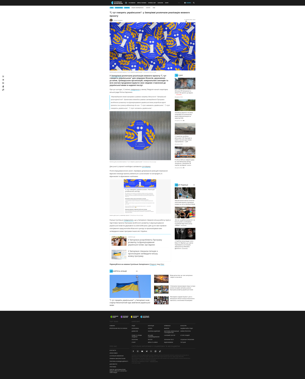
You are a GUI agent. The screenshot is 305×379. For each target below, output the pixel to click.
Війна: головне (141, 2)
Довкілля (135, 331)
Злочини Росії (169, 339)
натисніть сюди (154, 361)
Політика (135, 339)
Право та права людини (137, 336)
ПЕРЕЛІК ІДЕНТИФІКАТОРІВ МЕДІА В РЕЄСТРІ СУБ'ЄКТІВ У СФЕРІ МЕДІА (118, 371)
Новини (112, 325)
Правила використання (117, 358)
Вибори (166, 328)
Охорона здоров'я (154, 331)
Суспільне (153, 360)
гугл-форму (146, 166)
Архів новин (114, 353)
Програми (113, 367)
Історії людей (185, 335)
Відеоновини (168, 342)
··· (179, 3)
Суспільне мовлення (117, 356)
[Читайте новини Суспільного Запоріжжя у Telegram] (146, 351)
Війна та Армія (153, 342)
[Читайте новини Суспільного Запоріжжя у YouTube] (142, 351)
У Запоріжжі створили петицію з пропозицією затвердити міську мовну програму (143, 253)
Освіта (150, 328)
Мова (111, 7)
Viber (162, 264)
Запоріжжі (116, 75)
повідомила (135, 89)
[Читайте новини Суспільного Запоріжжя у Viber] (151, 351)
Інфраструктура (185, 331)
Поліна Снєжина (118, 20)
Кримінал (167, 325)
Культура (160, 2)
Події (154, 7)
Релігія (150, 339)
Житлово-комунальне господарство (171, 331)
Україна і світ (152, 2)
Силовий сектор (169, 335)
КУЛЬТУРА (127, 7)
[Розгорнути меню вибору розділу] (126, 3)
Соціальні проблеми (187, 339)
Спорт (166, 2)
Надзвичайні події (186, 328)
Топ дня (183, 342)
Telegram (153, 264)
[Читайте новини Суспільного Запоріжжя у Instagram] (137, 351)
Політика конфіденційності (119, 361)
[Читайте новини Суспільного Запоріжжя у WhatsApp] (155, 351)
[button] (3, 76)
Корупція (151, 325)
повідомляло (128, 220)
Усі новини (132, 2)
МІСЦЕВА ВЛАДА (118, 7)
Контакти (113, 350)
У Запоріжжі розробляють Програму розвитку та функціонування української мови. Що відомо (145, 242)
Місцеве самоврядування (137, 7)
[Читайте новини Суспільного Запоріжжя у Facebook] (133, 351)
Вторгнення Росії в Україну (118, 328)
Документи (113, 364)
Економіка (135, 328)
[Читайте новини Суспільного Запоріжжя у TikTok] (160, 351)
